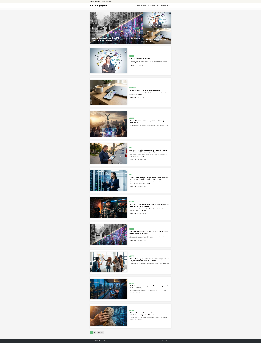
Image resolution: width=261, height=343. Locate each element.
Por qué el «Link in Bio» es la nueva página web (144, 90)
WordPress (162, 340)
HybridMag (168, 340)
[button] (92, 28)
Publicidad (143, 5)
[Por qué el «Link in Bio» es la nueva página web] (157, 36)
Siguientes (100, 332)
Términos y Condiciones (95, 1)
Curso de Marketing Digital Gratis (140, 58)
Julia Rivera (133, 65)
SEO (158, 5)
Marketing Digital (98, 5)
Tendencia (163, 5)
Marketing (137, 5)
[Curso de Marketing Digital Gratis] (157, 20)
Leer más (137, 62)
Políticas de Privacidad (106, 1)
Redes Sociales (151, 5)
